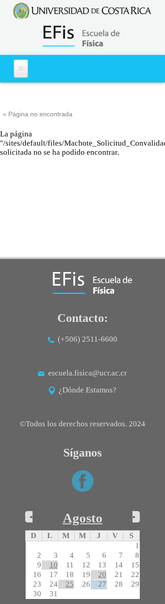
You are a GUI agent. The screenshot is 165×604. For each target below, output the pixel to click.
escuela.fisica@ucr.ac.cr (87, 373)
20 (102, 574)
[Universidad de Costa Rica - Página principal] (82, 10)
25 (70, 584)
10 (54, 564)
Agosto (83, 518)
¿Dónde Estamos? (85, 390)
